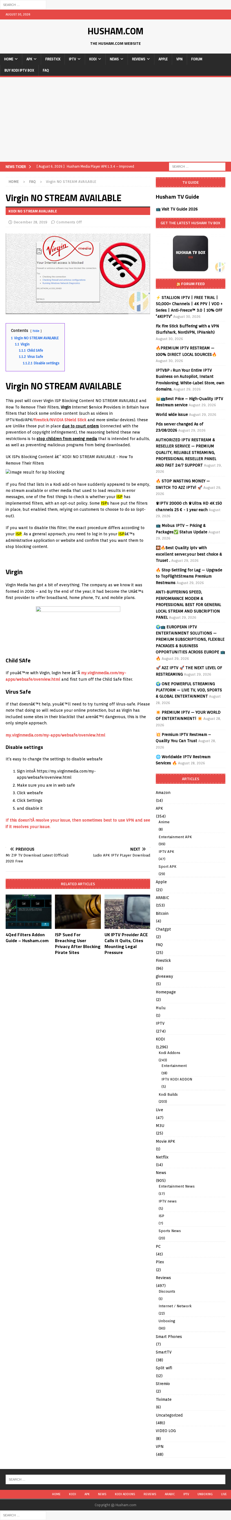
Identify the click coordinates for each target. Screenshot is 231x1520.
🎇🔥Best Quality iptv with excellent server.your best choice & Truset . (189, 554)
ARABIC (162, 897)
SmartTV (164, 1352)
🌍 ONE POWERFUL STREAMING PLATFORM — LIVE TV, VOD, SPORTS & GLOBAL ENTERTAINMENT (189, 690)
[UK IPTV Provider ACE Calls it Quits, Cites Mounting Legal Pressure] (127, 912)
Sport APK (167, 866)
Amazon (163, 792)
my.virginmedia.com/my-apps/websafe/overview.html (55, 735)
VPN (179, 59)
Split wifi (164, 1368)
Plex (160, 1262)
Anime (164, 822)
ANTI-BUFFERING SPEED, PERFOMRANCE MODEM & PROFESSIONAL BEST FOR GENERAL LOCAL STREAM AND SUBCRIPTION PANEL (188, 605)
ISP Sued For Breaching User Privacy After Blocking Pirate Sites (78, 943)
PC (158, 1246)
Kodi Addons (169, 1053)
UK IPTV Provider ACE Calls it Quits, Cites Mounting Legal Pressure (126, 943)
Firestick (52, 59)
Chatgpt (163, 929)
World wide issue (172, 414)
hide (36, 331)
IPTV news (168, 1201)
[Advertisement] (115, 119)
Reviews (138, 59)
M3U (160, 1125)
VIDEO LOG (166, 1430)
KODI (93, 59)
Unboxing (167, 1321)
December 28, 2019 (30, 222)
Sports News (170, 1231)
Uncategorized (169, 1415)
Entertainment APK (175, 837)
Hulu (161, 1008)
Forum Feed (193, 284)
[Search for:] (23, 4)
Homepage (166, 992)
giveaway (164, 976)
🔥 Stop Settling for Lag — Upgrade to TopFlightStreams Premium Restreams (189, 576)
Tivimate (164, 1399)
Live (159, 1110)
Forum (196, 59)
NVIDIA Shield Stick (68, 420)
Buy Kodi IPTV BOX (19, 70)
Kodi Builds (168, 1094)
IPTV (72, 59)
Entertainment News (177, 1186)
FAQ (46, 70)
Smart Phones (169, 1336)
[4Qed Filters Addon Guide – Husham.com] (29, 912)
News (114, 59)
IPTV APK (166, 851)
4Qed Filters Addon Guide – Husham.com (27, 937)
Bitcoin (162, 913)
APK (29, 59)
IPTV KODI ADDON (176, 1079)
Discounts (167, 1291)
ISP (161, 1216)
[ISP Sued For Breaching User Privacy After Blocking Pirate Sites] (78, 912)
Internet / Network (175, 1306)
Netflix (162, 1157)
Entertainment (174, 1066)
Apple (163, 59)
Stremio (163, 1383)
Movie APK (165, 1141)
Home (8, 59)
